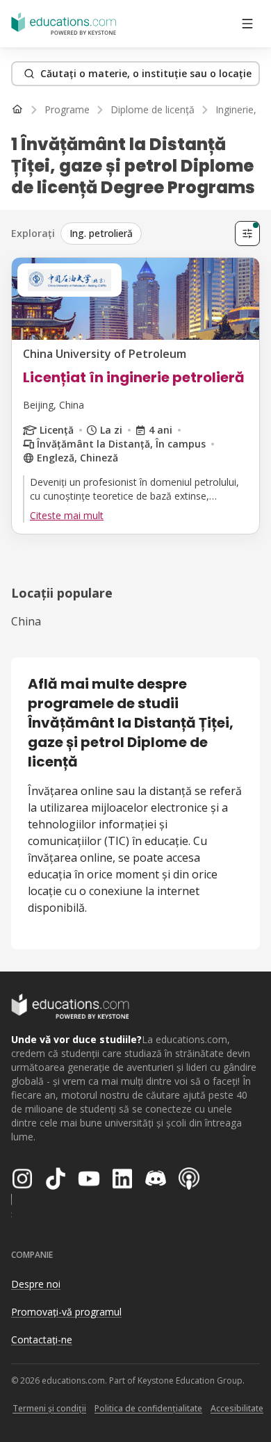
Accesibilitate (237, 1408)
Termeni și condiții (49, 1408)
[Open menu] (247, 23)
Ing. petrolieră (101, 233)
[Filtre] (247, 233)
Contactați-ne (41, 1339)
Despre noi (35, 1284)
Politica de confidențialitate (148, 1408)
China (26, 621)
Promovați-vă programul (66, 1311)
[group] (144, 233)
